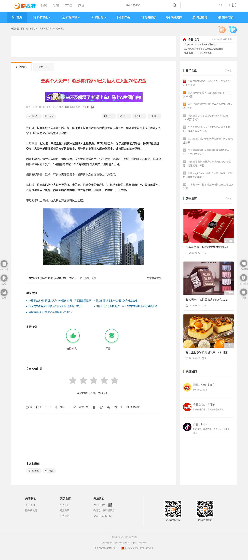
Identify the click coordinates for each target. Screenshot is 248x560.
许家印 (33, 116)
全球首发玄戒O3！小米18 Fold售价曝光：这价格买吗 (207, 83)
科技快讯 (42, 17)
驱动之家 (227, 17)
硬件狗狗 (176, 17)
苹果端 (68, 5)
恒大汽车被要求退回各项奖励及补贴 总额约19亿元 (55, 306)
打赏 (62, 407)
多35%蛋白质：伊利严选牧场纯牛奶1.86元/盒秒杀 (208, 140)
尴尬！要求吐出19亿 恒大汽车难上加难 (116, 300)
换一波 (228, 71)
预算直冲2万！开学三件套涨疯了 (199, 53)
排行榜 (99, 17)
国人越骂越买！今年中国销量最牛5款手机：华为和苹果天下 (206, 152)
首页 (19, 17)
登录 (220, 5)
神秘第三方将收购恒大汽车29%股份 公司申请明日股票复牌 (60, 300)
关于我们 (30, 505)
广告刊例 (64, 515)
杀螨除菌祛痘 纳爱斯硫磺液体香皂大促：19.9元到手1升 (207, 117)
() (88, 107)
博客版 (80, 5)
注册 (228, 5)
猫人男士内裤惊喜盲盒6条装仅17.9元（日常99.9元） (207, 94)
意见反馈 (64, 510)
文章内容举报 (154, 278)
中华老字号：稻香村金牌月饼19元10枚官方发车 (208, 186)
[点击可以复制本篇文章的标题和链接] (92, 107)
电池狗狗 (201, 17)
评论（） (44, 67)
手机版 (43, 5)
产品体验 (71, 17)
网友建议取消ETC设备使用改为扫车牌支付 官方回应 (208, 106)
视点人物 (50, 29)
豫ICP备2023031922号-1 (106, 548)
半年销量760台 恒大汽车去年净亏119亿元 (51, 312)
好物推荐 (150, 17)
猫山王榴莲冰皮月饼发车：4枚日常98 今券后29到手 (208, 353)
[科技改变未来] (22, 5)
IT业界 (40, 29)
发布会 (126, 17)
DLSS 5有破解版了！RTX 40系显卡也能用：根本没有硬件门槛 (206, 129)
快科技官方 (109, 510)
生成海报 (135, 407)
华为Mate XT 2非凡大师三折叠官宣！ (201, 44)
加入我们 (64, 505)
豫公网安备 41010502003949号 (139, 548)
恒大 (49, 116)
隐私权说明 (31, 510)
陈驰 (67, 107)
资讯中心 (31, 29)
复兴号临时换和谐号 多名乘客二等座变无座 (203, 49)
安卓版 (56, 5)
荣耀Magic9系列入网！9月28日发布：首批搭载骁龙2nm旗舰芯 (208, 175)
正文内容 (21, 67)
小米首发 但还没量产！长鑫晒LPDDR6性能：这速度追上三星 (207, 163)
